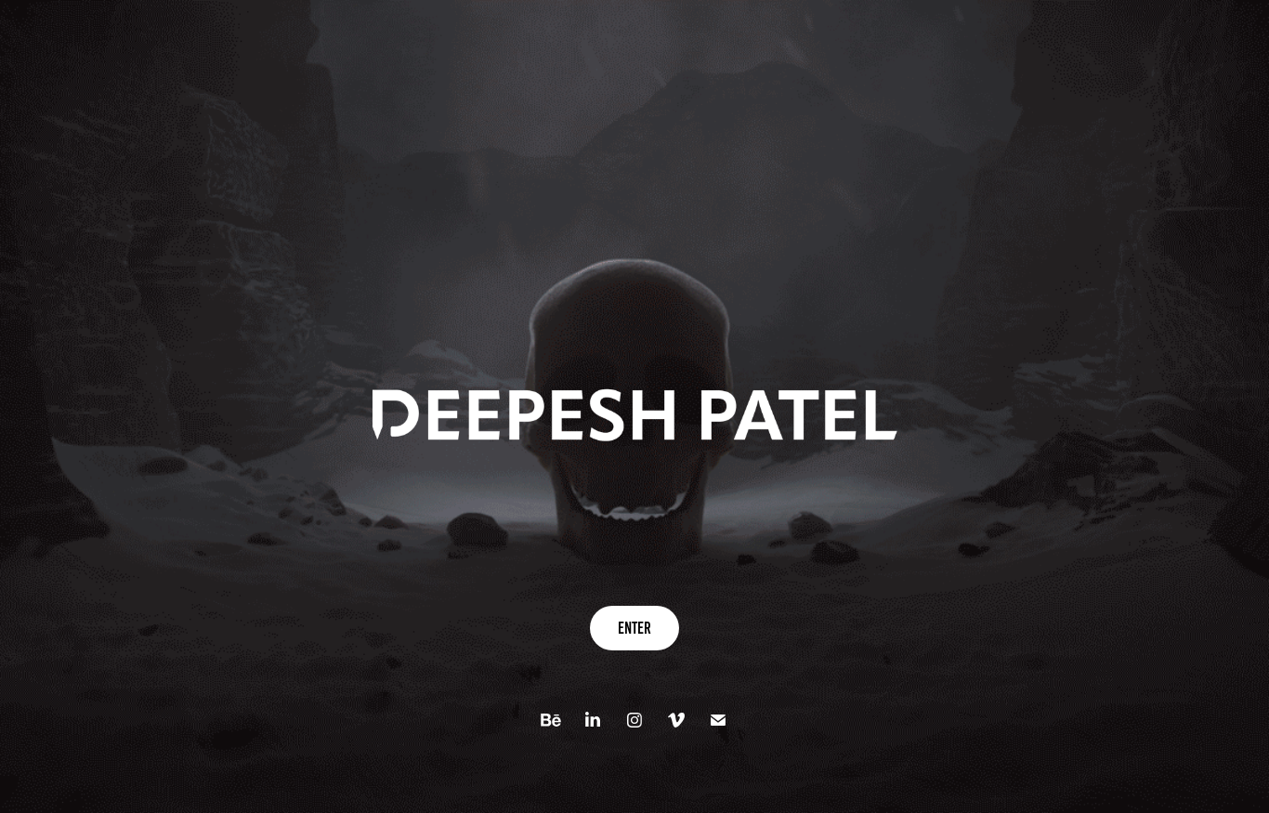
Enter (634, 628)
